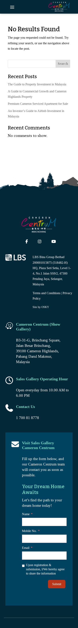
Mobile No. (29, 531)
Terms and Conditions (46, 293)
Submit (56, 584)
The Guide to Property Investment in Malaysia (37, 84)
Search (63, 64)
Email (25, 547)
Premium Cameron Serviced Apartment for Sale (38, 103)
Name (26, 514)
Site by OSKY (41, 307)
